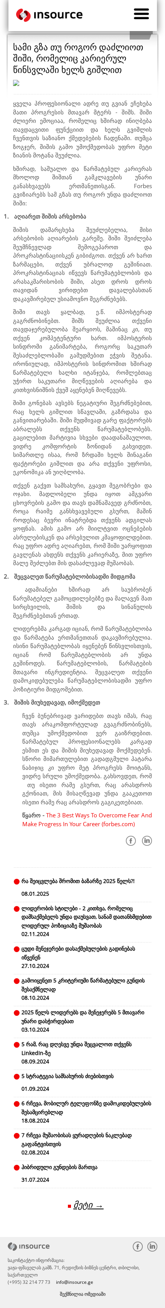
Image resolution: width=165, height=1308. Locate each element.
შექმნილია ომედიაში (83, 1294)
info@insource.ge (74, 1282)
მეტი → (88, 1204)
